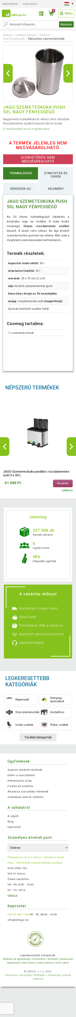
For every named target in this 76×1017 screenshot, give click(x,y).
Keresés (66, 24)
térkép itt (13, 895)
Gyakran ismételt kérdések (25, 769)
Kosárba (62, 483)
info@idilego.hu (18, 919)
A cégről (13, 816)
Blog (11, 821)
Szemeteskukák (14, 38)
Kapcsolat (14, 826)
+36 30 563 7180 (18, 914)
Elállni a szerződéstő (21, 775)
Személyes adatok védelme (25, 797)
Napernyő (13, 962)
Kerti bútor (28, 962)
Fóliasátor (38, 959)
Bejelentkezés (10, 3)
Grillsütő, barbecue (60, 959)
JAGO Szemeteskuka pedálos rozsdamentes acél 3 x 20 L (36, 473)
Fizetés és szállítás (20, 786)
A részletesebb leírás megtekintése (26, 128)
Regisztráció (30, 3)
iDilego (7, 35)
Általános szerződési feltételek (28, 791)
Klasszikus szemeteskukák (46, 38)
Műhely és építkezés (16, 959)
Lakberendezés (26, 35)
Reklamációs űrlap (20, 780)
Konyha (45, 35)
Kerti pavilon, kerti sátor (53, 962)
